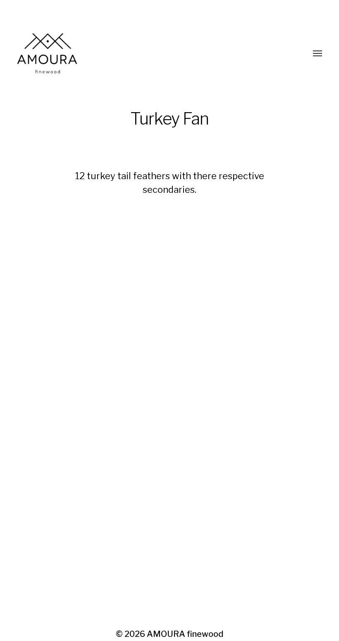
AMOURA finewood (185, 634)
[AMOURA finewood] (153, 53)
